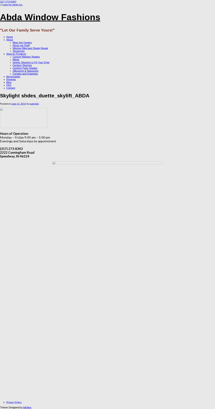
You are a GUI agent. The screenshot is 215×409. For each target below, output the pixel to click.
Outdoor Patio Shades (25, 68)
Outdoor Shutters (22, 65)
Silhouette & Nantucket (26, 71)
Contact (10, 88)
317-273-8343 (8, 1)
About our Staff (21, 45)
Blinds (16, 59)
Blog (8, 82)
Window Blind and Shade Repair (30, 48)
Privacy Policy (14, 402)
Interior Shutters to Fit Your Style (31, 62)
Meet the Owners (22, 42)
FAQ (8, 85)
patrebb (34, 103)
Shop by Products (16, 54)
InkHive (27, 407)
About (9, 39)
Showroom (19, 51)
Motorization (13, 76)
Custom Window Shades (26, 56)
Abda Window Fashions (50, 17)
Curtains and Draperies (25, 74)
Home (9, 37)
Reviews (11, 79)
